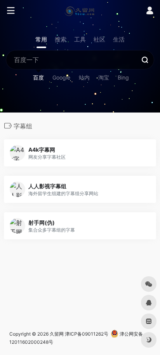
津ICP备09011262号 (86, 334)
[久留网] (79, 11)
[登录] (150, 11)
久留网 (57, 334)
